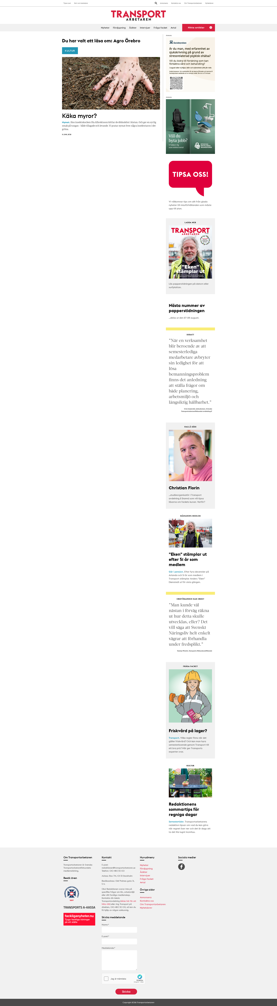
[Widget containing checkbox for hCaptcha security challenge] (123, 978)
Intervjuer (145, 27)
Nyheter (105, 27)
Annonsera (164, 3)
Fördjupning (119, 27)
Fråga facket (160, 27)
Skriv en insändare (81, 3)
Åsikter (132, 27)
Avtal (173, 27)
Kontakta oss (176, 3)
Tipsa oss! (67, 3)
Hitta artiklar (196, 27)
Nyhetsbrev (209, 3)
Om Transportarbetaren (193, 3)
